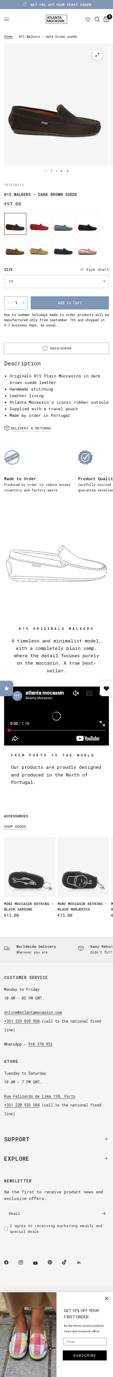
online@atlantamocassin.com (33, 1012)
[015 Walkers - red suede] (39, 224)
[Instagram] (25, 1262)
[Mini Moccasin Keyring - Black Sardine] (29, 867)
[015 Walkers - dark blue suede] (87, 224)
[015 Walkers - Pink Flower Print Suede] (87, 248)
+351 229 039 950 (21, 1021)
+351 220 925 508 (21, 1105)
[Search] (97, 19)
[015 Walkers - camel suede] (15, 248)
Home (8, 36)
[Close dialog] (106, 1298)
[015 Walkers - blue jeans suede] (63, 224)
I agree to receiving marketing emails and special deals (56, 1228)
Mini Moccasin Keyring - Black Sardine (28, 906)
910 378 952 (40, 1044)
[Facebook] (10, 1262)
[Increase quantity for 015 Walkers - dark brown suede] (23, 303)
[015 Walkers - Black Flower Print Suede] (63, 248)
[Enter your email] (103, 1213)
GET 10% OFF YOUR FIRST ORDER (60, 4)
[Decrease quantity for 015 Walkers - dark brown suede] (8, 303)
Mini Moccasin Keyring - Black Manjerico (82, 906)
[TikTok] (68, 1262)
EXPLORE (16, 1158)
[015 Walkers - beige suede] (39, 248)
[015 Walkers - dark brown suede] (15, 224)
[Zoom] (97, 55)
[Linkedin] (83, 1262)
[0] (105, 19)
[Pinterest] (54, 1262)
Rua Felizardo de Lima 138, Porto (39, 1096)
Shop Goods (15, 826)
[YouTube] (39, 1263)
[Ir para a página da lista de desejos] (88, 19)
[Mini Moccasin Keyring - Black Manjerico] (83, 867)
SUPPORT (17, 1139)
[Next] (67, 170)
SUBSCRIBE (84, 1355)
